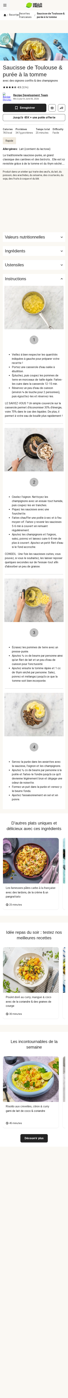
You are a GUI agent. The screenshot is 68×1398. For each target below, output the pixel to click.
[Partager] (61, 107)
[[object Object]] (52, 107)
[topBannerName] (34, 26)
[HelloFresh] (34, 5)
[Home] (5, 15)
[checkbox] (4, 87)
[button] (34, 251)
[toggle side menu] (5, 5)
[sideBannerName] (34, 206)
